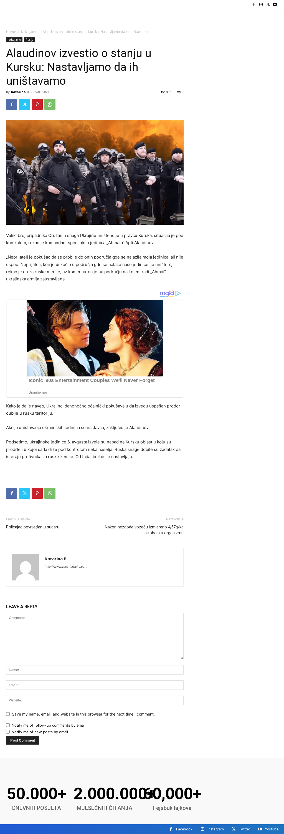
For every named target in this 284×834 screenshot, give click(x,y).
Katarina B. (20, 92)
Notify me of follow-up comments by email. (49, 725)
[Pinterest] (37, 104)
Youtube (271, 829)
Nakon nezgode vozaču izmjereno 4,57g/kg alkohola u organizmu (144, 530)
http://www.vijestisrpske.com (66, 567)
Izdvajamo (29, 31)
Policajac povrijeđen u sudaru (32, 527)
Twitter (244, 829)
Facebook (184, 829)
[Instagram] (260, 4)
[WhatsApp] (49, 104)
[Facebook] (253, 4)
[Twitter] (268, 4)
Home (11, 31)
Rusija (30, 40)
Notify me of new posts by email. (40, 732)
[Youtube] (275, 4)
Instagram (216, 829)
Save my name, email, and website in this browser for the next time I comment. (83, 714)
